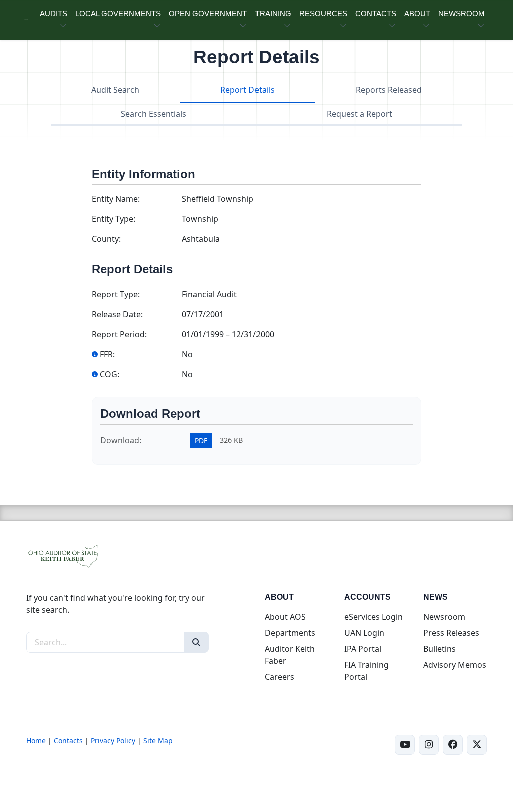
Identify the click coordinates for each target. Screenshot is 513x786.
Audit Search (115, 89)
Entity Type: (113, 218)
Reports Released (389, 89)
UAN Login (364, 632)
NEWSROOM (461, 13)
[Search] (196, 642)
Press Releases (451, 632)
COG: (109, 374)
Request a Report (359, 113)
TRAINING (273, 13)
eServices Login (373, 616)
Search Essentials (153, 113)
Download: (120, 440)
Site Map (158, 740)
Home (36, 740)
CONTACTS (375, 13)
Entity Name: (116, 198)
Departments (290, 632)
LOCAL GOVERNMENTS (118, 13)
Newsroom (444, 616)
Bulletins (439, 648)
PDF (201, 440)
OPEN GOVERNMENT (208, 13)
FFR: (107, 354)
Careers (279, 676)
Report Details (247, 89)
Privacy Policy (113, 740)
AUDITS (53, 13)
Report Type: (116, 294)
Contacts (68, 740)
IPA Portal (362, 648)
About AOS (285, 616)
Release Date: (117, 314)
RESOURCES (323, 13)
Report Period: (119, 334)
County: (106, 238)
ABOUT (417, 13)
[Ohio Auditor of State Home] (26, 20)
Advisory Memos (454, 664)
